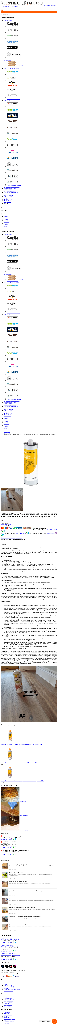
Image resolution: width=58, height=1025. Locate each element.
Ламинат (6, 149)
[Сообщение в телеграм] (15, 942)
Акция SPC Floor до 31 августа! (16, 872)
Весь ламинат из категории (14, 185)
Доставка (6, 224)
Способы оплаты (8, 1015)
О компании (7, 1012)
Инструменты (7, 202)
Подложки (6, 1003)
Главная (6, 216)
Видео (5, 1020)
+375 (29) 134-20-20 (6, 839)
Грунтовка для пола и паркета (11, 192)
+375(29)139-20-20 (19, 533)
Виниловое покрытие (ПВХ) (11, 68)
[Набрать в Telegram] (4, 531)
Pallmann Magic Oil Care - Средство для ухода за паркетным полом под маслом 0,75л (22, 781)
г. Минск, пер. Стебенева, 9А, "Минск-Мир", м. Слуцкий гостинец (10, 954)
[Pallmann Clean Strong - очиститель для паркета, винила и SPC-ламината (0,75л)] (10, 743)
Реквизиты (6, 1017)
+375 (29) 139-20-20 (6, 847)
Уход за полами (7, 200)
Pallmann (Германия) (6, 524)
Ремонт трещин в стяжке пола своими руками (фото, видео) (23, 890)
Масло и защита (8, 199)
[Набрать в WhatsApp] (3, 531)
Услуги (5, 226)
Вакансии (6, 1023)
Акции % (6, 220)
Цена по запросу (5, 521)
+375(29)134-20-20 (52, 529)
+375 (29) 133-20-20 (6, 854)
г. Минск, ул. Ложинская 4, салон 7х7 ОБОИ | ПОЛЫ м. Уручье (10, 946)
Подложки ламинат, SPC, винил (12, 989)
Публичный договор (9, 1021)
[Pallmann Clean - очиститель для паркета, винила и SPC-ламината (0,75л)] (10, 761)
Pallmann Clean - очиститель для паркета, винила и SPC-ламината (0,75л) (19, 762)
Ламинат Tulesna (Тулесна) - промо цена (18, 864)
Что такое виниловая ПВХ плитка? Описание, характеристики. (24, 924)
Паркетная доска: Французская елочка (18, 898)
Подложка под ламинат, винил (11, 187)
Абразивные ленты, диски (10, 188)
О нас (5, 217)
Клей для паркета (8, 195)
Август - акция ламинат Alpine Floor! (18, 881)
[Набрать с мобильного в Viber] (1, 531)
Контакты (6, 222)
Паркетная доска (8, 20)
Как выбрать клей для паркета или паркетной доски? (22, 907)
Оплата (5, 223)
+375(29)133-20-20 (50, 533)
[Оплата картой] (6, 977)
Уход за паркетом (8, 433)
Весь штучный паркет (12, 67)
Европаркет (7, 432)
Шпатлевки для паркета (10, 191)
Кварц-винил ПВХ (8, 985)
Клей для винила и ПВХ (10, 196)
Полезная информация (9, 1019)
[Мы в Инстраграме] (15, 967)
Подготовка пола (8, 189)
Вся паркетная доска (12, 58)
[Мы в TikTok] (7, 967)
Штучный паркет (8, 60)
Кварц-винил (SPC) (9, 100)
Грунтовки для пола (9, 999)
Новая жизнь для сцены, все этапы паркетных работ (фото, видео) (25, 916)
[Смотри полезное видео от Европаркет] (11, 967)
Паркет (5, 984)
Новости (6, 219)
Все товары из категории (13, 99)
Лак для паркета (8, 198)
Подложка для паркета (9, 193)
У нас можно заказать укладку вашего (11, 538)
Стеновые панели (8, 991)
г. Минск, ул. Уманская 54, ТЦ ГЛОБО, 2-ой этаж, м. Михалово (10, 938)
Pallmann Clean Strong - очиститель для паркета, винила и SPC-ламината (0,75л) (21, 744)
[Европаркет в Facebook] (3, 967)
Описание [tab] (6, 541)
